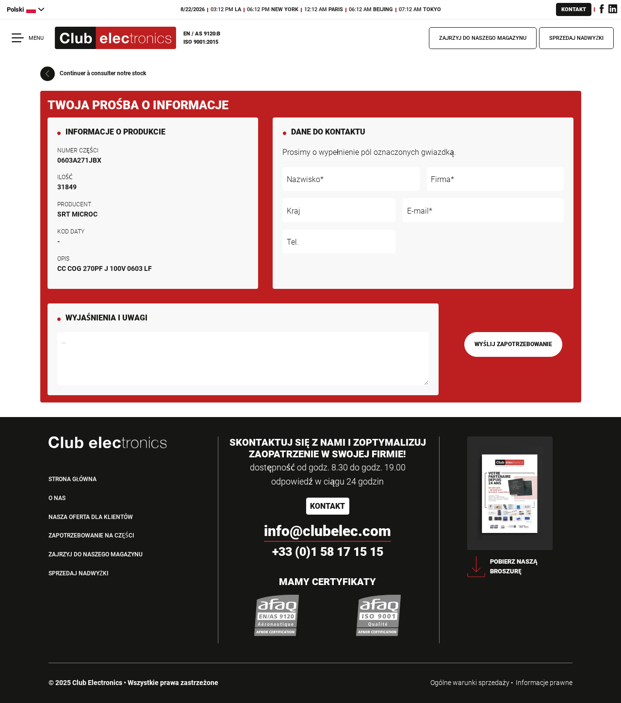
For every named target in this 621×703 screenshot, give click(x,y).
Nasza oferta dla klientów (91, 517)
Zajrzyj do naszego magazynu (482, 38)
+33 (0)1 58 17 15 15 (327, 552)
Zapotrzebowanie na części (91, 535)
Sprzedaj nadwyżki (576, 38)
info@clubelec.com (327, 530)
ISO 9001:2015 (200, 42)
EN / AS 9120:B (201, 34)
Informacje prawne (544, 682)
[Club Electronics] (115, 38)
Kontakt (573, 9)
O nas (57, 498)
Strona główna (73, 479)
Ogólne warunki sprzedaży (469, 682)
